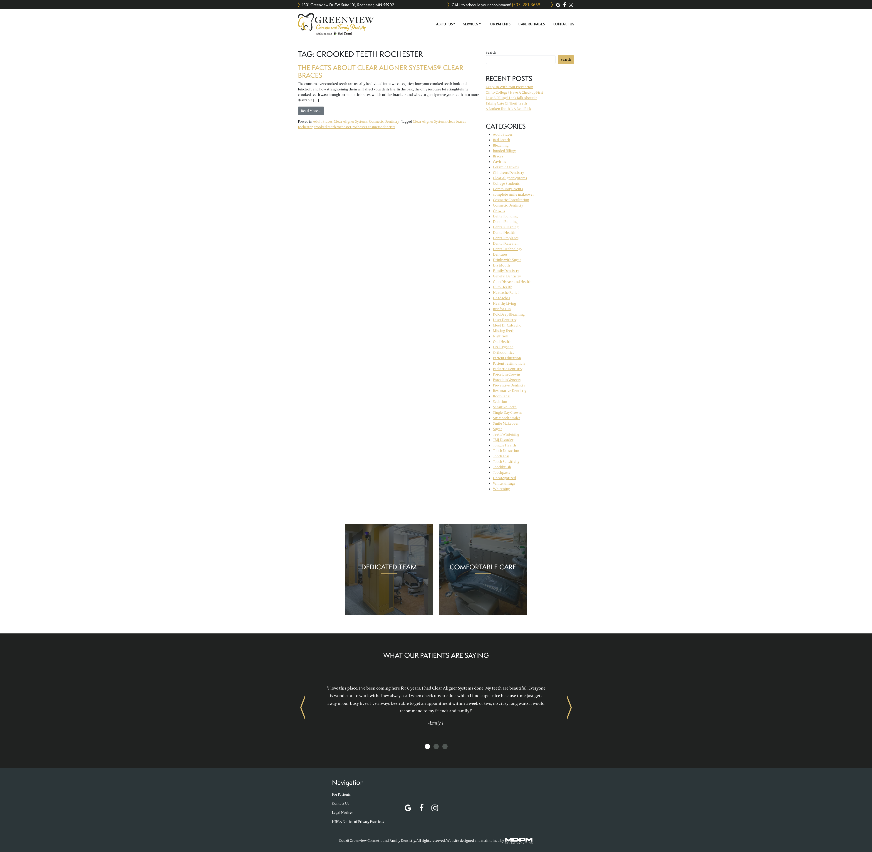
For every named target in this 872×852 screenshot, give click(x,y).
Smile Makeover (506, 423)
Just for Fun (502, 308)
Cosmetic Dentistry (384, 121)
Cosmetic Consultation (511, 199)
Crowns (499, 210)
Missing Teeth (503, 330)
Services (470, 24)
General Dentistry (507, 276)
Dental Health (504, 232)
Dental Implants (505, 238)
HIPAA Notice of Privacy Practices (358, 821)
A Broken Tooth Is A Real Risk (508, 108)
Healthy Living (504, 303)
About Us (444, 24)
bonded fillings (504, 150)
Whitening (501, 488)
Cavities (499, 161)
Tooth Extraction (506, 450)
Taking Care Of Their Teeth (506, 103)
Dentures (500, 254)
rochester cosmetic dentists (373, 127)
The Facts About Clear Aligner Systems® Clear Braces (380, 71)
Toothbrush (502, 467)
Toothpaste (501, 472)
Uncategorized (504, 478)
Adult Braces (322, 121)
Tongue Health (504, 445)
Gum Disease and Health (512, 281)
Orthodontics (503, 352)
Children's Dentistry (508, 172)
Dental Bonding (505, 216)
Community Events (508, 189)
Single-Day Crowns (507, 412)
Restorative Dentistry (509, 390)
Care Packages (531, 24)
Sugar (497, 428)
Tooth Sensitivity (506, 461)
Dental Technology (507, 249)
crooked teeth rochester (332, 127)
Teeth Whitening (506, 434)
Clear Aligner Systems (351, 121)
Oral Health (502, 341)
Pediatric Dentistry (507, 368)
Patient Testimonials (509, 363)
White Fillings (504, 483)
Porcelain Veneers (506, 379)
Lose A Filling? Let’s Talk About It (511, 97)
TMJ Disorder (503, 439)
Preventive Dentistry (509, 385)
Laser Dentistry (504, 319)
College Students (506, 183)
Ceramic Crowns (506, 167)
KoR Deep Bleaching (509, 314)
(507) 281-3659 (526, 4)
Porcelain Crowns (506, 374)
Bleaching (500, 145)
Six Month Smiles (506, 418)
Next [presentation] (569, 707)
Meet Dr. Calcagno (507, 325)
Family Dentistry (506, 270)
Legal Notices (342, 812)
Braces (498, 156)
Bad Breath (501, 139)
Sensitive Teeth (505, 407)
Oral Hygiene (503, 347)
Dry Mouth (501, 265)
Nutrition (500, 336)
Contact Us (563, 24)
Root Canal (501, 396)
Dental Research (505, 243)
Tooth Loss (501, 456)
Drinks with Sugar (507, 259)
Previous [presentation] (302, 707)
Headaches (501, 298)
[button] (427, 747)
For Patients (499, 24)
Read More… (312, 110)
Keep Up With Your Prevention (509, 87)
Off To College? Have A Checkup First (514, 92)
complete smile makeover (513, 194)
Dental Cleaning (505, 227)
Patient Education (507, 358)
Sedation (500, 401)
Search (491, 52)
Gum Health (502, 287)
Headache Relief (506, 292)
